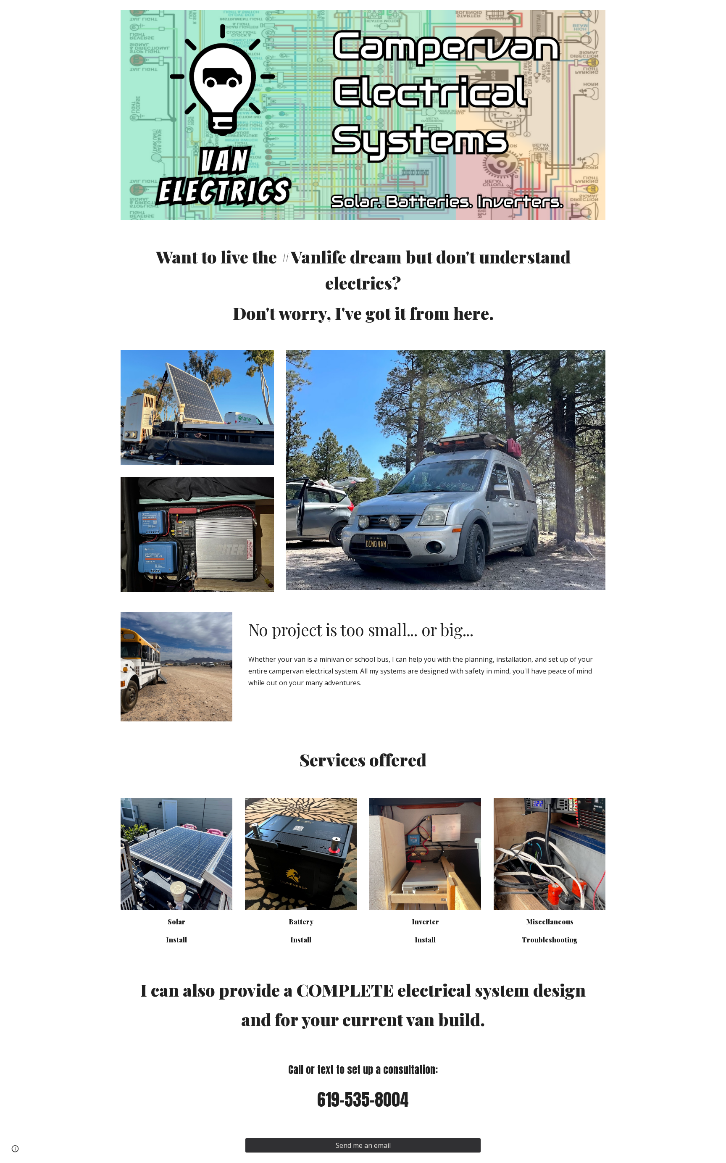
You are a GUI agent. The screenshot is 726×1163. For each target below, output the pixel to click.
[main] (363, 285)
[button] (15, 1149)
